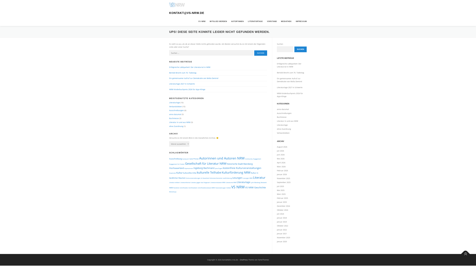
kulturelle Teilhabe (209, 172)
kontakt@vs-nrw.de (186, 13)
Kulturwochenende (216, 178)
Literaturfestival (185, 182)
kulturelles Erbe (189, 173)
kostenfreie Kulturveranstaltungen (242, 168)
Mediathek (286, 21)
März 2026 (281, 166)
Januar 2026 (282, 174)
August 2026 (282, 147)
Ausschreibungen (176, 110)
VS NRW (202, 21)
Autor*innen (237, 21)
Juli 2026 (280, 151)
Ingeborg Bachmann (204, 167)
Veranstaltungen (220, 188)
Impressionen (188, 168)
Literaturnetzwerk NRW (217, 182)
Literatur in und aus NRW (179, 122)
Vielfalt (228, 188)
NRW (171, 188)
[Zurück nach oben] (465, 254)
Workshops (172, 192)
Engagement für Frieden (177, 164)
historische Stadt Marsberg (240, 163)
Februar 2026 (282, 170)
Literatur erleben (174, 182)
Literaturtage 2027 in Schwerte (182, 84)
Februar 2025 (282, 198)
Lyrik (252, 182)
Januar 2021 (282, 233)
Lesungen (237, 177)
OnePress (244, 260)
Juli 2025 (280, 186)
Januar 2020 (282, 241)
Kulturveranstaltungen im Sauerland (197, 178)
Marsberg (257, 182)
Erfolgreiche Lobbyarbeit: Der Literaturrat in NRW (189, 67)
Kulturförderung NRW (236, 172)
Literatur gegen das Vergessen (200, 182)
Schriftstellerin (193, 188)
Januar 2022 (282, 230)
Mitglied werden (218, 21)
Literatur (259, 177)
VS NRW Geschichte (255, 187)
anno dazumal (175, 114)
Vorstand (272, 21)
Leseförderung (227, 178)
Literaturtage (255, 21)
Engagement (257, 159)
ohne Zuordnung (176, 126)
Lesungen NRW (248, 178)
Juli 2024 (280, 214)
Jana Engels (218, 168)
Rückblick (176, 188)
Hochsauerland (176, 168)
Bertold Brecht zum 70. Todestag (183, 73)
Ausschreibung (175, 158)
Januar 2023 (282, 222)
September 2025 (284, 182)
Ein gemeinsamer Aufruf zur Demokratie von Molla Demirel (193, 78)
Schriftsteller (184, 188)
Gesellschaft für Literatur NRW (205, 164)
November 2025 (283, 178)
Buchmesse (174, 118)
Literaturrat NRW (231, 182)
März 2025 (281, 194)
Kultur (179, 172)
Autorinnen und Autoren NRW (222, 158)
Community (249, 159)
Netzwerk (264, 182)
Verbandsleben (175, 106)
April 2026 (281, 162)
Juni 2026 (281, 154)
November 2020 (283, 237)
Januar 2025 (282, 202)
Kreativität (172, 173)
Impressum (301, 21)
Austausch (185, 159)
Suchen (280, 44)
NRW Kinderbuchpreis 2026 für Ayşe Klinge (187, 89)
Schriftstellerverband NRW (206, 188)
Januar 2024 (282, 218)
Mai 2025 (280, 190)
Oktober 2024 (282, 210)
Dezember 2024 (283, 206)
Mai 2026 (280, 158)
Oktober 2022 (282, 226)
